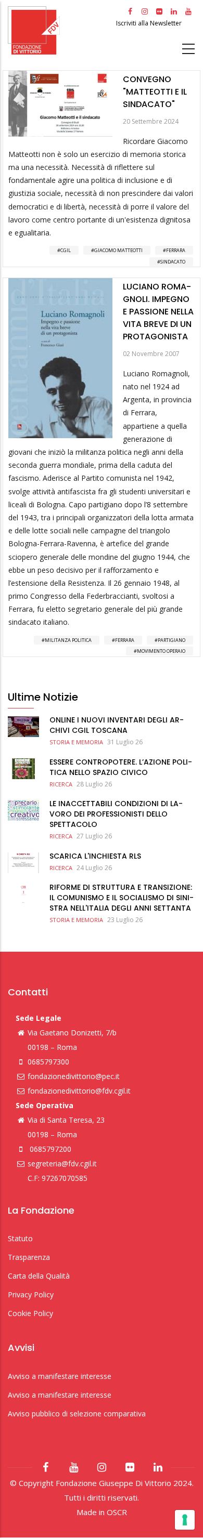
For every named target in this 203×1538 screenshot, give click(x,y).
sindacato (172, 261)
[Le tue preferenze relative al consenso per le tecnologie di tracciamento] (185, 1520)
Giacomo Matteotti (118, 250)
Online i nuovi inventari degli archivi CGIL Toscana (116, 725)
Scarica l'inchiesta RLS (95, 856)
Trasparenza (29, 1257)
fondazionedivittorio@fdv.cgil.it (79, 1091)
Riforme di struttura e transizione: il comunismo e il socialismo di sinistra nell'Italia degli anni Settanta (121, 897)
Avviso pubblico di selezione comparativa (77, 1413)
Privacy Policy (31, 1294)
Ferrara (175, 250)
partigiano (171, 640)
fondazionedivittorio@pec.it (74, 1076)
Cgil (65, 250)
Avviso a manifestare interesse (59, 1376)
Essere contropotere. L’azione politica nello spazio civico (120, 767)
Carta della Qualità (39, 1276)
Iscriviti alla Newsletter (149, 23)
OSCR (117, 1512)
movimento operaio (161, 651)
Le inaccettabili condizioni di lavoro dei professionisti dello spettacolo (116, 814)
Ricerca (60, 784)
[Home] (60, 30)
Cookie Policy (30, 1313)
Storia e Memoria (76, 742)
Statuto (20, 1238)
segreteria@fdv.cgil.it (62, 1163)
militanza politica (68, 640)
